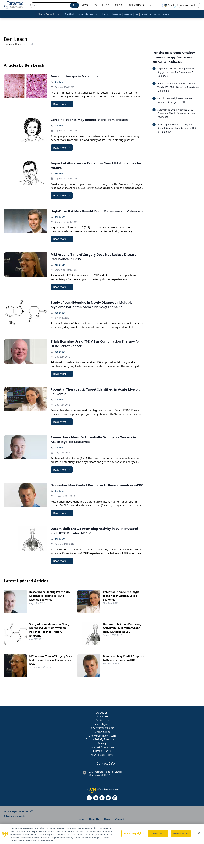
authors (17, 44)
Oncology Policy (114, 14)
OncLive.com (102, 731)
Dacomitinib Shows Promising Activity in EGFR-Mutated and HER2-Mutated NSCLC (122, 627)
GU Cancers (163, 14)
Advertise (102, 716)
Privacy (102, 743)
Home (7, 44)
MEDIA (118, 5)
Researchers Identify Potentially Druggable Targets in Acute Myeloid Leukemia (49, 595)
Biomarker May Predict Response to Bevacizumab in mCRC (124, 658)
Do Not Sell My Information (102, 739)
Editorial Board (102, 751)
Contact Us (102, 720)
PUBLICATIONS (136, 5)
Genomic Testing (148, 14)
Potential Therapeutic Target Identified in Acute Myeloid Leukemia (121, 595)
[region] (102, 834)
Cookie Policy (46, 840)
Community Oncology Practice (91, 14)
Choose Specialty (47, 13)
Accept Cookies (181, 833)
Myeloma (128, 14)
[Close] (198, 833)
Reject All (158, 833)
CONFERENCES (101, 5)
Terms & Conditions (102, 747)
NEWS (84, 5)
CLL (136, 14)
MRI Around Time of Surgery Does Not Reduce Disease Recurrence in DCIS (51, 660)
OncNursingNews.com (102, 735)
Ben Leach (59, 82)
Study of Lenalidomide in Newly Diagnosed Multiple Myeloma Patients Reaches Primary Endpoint (49, 629)
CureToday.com (102, 724)
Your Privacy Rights (102, 754)
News (107, 819)
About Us (102, 712)
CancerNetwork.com (102, 728)
